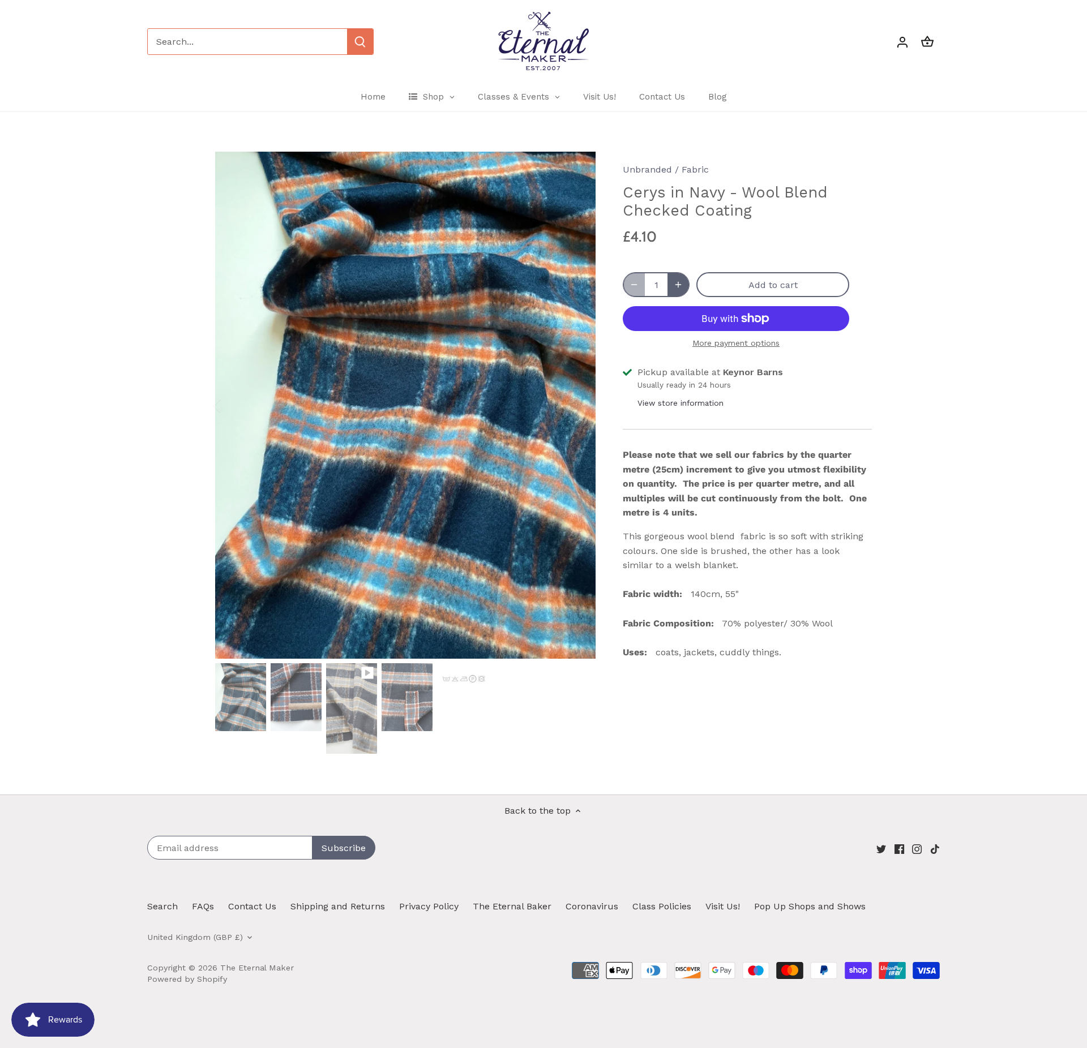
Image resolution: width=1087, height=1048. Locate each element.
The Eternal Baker (512, 906)
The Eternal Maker (257, 967)
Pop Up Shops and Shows (810, 906)
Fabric (695, 169)
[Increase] (678, 285)
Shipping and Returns (337, 906)
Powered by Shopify (187, 978)
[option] (405, 405)
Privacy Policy (429, 906)
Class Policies (661, 906)
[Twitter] (881, 849)
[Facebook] (899, 849)
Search (162, 906)
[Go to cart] (927, 41)
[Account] (902, 41)
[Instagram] (917, 849)
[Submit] (360, 41)
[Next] (578, 405)
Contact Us (252, 906)
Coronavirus (592, 906)
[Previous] (232, 405)
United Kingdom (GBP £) (195, 937)
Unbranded (647, 169)
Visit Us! (722, 906)
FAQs (203, 906)
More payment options (736, 343)
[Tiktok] (935, 849)
